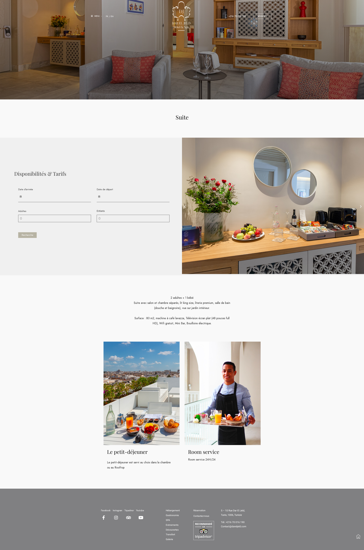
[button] (185, 206)
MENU (96, 16)
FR (107, 16)
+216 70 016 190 (237, 16)
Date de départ (105, 189)
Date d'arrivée (25, 189)
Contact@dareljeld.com (233, 526)
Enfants (101, 211)
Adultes (22, 211)
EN (112, 16)
